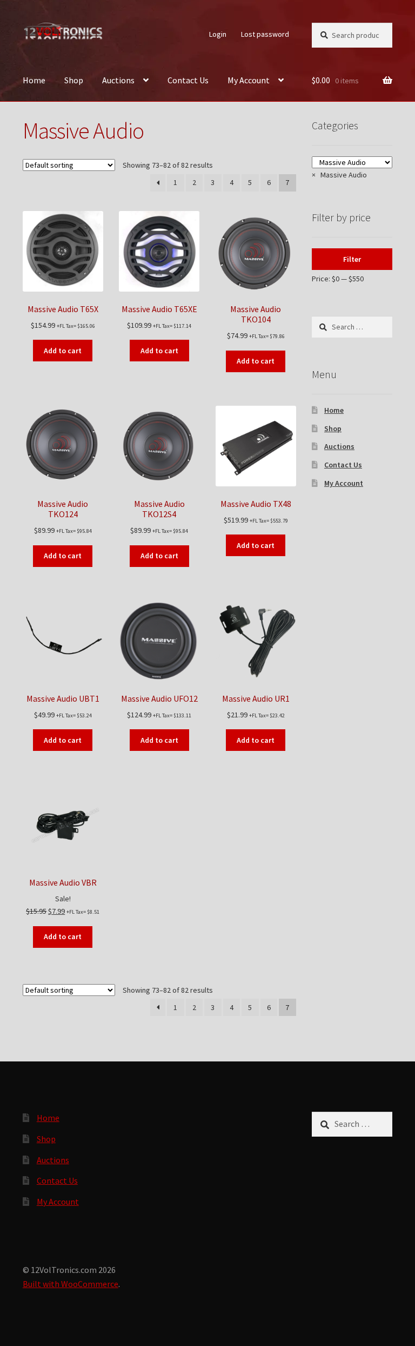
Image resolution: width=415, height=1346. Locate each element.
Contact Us (188, 80)
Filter (352, 259)
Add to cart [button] (63, 350)
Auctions (118, 80)
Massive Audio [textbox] (339, 175)
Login (217, 34)
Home (34, 80)
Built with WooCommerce (70, 1283)
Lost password (265, 34)
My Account (248, 80)
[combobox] (339, 175)
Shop (73, 80)
